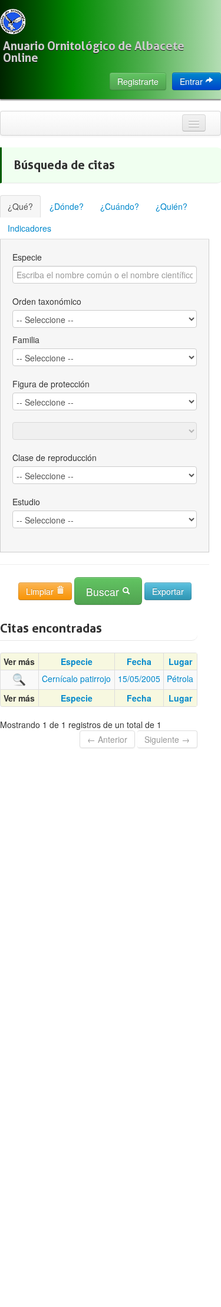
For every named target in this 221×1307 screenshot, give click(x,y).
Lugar (180, 661)
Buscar (104, 591)
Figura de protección (51, 384)
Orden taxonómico (46, 301)
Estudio (26, 502)
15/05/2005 (139, 678)
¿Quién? (171, 206)
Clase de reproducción (54, 457)
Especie (27, 257)
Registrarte (138, 81)
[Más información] (19, 678)
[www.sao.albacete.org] (12, 21)
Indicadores (29, 228)
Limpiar (41, 591)
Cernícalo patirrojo (76, 678)
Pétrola (180, 678)
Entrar (192, 81)
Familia (25, 339)
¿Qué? (20, 206)
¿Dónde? (67, 206)
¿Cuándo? (119, 206)
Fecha (139, 661)
